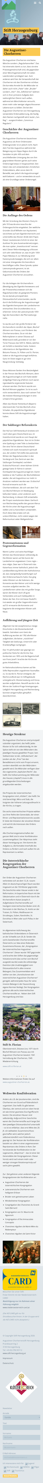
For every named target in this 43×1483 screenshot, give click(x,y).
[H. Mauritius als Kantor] (21, 199)
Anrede (6, 1413)
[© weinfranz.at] (31, 532)
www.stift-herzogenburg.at (14, 1353)
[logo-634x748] (21, 20)
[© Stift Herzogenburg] (12, 532)
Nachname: (8, 1443)
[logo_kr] (21, 1387)
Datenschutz (8, 1363)
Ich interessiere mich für (13, 1463)
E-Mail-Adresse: (9, 1453)
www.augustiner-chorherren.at (16, 1082)
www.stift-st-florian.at (12, 1066)
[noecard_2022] (21, 1279)
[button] (35, 3)
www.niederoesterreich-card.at (16, 1307)
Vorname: (7, 1433)
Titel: (5, 1423)
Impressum (8, 1358)
